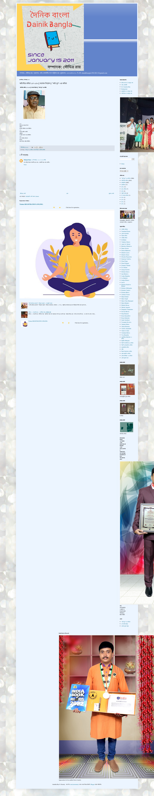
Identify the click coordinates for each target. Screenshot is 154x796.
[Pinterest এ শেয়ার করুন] (42, 147)
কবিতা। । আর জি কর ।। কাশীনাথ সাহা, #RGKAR (39, 312)
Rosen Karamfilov (125, 316)
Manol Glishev (125, 297)
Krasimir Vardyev (125, 290)
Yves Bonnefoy (125, 335)
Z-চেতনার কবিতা (124, 195)
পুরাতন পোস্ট (111, 193)
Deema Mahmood (125, 250)
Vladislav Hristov (125, 242)
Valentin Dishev (125, 324)
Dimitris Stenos (125, 255)
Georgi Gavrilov (125, 269)
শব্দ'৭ (122, 199)
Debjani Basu (27, 160)
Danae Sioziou (125, 248)
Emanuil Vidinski (125, 265)
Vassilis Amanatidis (126, 328)
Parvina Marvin (125, 311)
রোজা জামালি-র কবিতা (125, 353)
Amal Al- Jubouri (125, 244)
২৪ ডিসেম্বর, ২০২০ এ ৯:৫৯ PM (39, 160)
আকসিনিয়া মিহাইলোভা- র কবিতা (126, 337)
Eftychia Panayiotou (126, 257)
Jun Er (123, 282)
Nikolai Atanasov (125, 307)
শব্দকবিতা (123, 184)
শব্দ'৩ (122, 197)
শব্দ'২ (122, 204)
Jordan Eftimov (125, 280)
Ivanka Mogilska (125, 276)
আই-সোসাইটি (124, 85)
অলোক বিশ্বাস (36, 149)
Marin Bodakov (125, 303)
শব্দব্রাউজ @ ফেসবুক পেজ (126, 91)
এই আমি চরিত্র (124, 624)
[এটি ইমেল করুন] (35, 147)
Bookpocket (124, 89)
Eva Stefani (124, 267)
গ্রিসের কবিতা (124, 235)
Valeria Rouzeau (125, 326)
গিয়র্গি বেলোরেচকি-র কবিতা (126, 345)
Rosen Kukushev (125, 318)
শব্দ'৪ (122, 191)
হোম (67, 193)
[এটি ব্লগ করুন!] (37, 147)
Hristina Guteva (125, 272)
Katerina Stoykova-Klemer (126, 285)
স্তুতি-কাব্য (123, 193)
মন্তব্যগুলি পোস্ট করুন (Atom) (32, 196)
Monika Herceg (125, 305)
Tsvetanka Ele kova (126, 322)
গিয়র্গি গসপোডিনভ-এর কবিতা (127, 343)
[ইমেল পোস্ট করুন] (32, 147)
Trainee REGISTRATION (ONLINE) (31, 204)
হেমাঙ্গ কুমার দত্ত (124, 358)
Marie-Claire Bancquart (127, 301)
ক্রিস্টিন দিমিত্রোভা (125, 341)
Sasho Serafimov (125, 320)
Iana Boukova (124, 274)
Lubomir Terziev (125, 294)
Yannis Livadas (125, 331)
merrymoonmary (74, 784)
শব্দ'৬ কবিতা (123, 189)
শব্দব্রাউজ (123, 182)
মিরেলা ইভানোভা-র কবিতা (126, 351)
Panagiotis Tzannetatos (127, 309)
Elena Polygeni (125, 263)
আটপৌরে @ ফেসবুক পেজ (126, 93)
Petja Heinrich (125, 314)
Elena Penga (124, 261)
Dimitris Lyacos (125, 252)
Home (122, 164)
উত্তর (25, 165)
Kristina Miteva (125, 292)
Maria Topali (124, 299)
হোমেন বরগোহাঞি (125, 233)
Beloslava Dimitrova (126, 246)
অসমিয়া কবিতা (124, 238)
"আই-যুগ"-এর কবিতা (29, 149)
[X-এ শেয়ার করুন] (38, 147)
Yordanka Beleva (125, 333)
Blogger (93, 784)
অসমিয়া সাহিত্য (124, 229)
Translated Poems (125, 231)
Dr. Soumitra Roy (125, 87)
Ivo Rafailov (124, 278)
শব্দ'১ (122, 202)
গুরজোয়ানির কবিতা (125, 347)
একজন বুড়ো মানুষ (125, 626)
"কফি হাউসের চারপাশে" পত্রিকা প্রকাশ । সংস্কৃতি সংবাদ (40, 303)
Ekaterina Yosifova (126, 259)
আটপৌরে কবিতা (42, 149)
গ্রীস (122, 349)
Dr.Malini (123, 240)
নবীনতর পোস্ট (23, 193)
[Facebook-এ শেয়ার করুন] (40, 147)
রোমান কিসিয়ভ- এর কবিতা (126, 355)
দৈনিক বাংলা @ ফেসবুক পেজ (127, 82)
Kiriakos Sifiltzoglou (126, 288)
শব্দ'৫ (122, 187)
